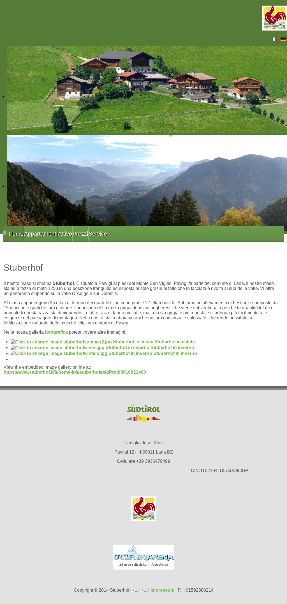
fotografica (56, 332)
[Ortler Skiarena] (143, 557)
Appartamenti (40, 234)
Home (15, 234)
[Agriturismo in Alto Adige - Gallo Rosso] (274, 17)
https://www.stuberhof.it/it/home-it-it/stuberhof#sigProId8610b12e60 (75, 372)
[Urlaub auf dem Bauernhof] (143, 508)
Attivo (65, 234)
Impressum (162, 590)
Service (98, 234)
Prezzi (80, 234)
